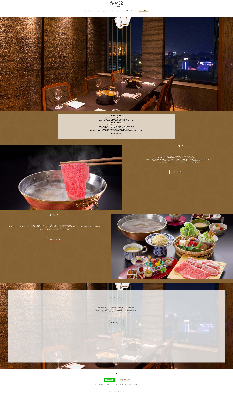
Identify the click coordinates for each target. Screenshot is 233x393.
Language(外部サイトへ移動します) (129, 10)
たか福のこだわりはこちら (178, 172)
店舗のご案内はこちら (116, 323)
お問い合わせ (117, 10)
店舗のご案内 (96, 10)
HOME (85, 10)
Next (231, 64)
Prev (2, 64)
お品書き (90, 10)
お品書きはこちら (54, 239)
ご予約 (111, 10)
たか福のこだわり (104, 10)
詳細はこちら (116, 137)
